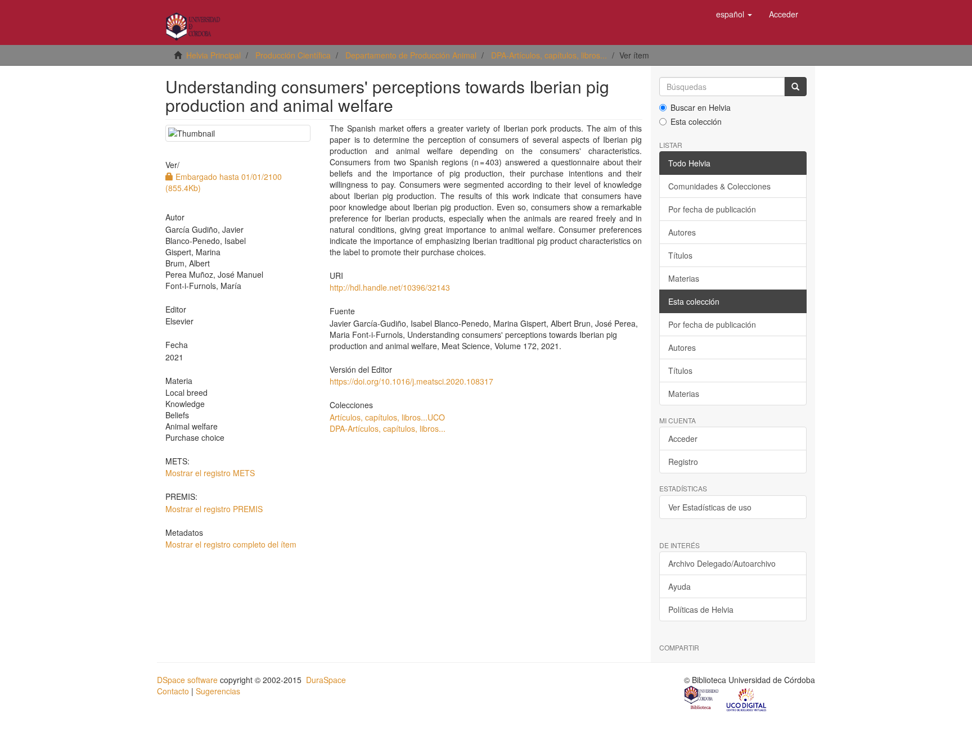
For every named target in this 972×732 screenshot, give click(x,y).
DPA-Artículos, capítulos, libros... (549, 55)
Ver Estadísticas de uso (710, 507)
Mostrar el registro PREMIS (214, 508)
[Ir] (795, 86)
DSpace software (187, 679)
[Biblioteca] (702, 698)
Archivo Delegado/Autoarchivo (722, 563)
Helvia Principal (213, 55)
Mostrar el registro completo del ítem (230, 544)
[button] (734, 14)
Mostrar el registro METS (210, 472)
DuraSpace (326, 679)
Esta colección (696, 121)
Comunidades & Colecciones (719, 186)
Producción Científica (293, 55)
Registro (683, 461)
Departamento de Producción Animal (410, 55)
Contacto (173, 691)
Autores (682, 232)
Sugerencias (218, 691)
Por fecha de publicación (712, 209)
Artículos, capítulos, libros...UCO (387, 417)
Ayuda (679, 586)
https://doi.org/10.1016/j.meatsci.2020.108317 (411, 381)
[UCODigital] (747, 698)
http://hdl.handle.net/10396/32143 (390, 287)
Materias (683, 278)
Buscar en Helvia (700, 107)
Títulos (680, 255)
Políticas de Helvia (701, 609)
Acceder (683, 438)
